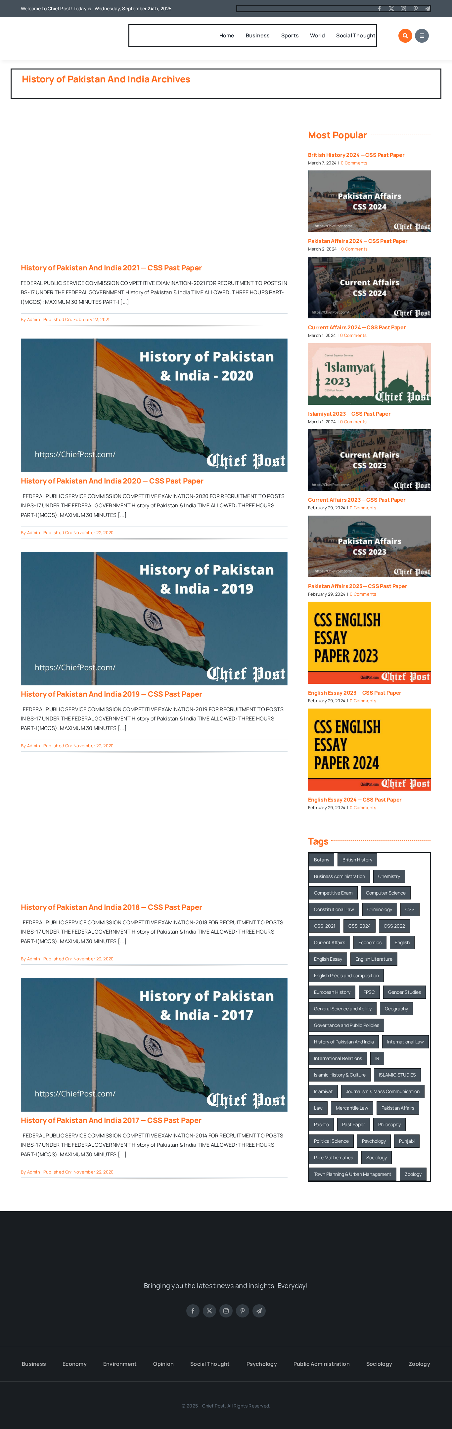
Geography (396, 1008)
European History (332, 992)
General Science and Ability (343, 1008)
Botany (321, 859)
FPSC (369, 992)
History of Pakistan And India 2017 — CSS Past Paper (111, 1120)
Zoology (413, 1174)
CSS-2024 (359, 926)
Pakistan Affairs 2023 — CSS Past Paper (357, 586)
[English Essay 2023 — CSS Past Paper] (369, 643)
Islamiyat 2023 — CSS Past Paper (349, 413)
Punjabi (407, 1141)
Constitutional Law (334, 909)
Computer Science (386, 893)
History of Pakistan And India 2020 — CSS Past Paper (112, 481)
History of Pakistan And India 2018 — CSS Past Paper (111, 907)
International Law (405, 1041)
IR (377, 1058)
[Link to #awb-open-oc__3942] (422, 36)
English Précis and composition (346, 975)
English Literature (373, 959)
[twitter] (391, 8)
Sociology (376, 1157)
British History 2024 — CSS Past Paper (356, 155)
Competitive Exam (333, 893)
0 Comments (354, 163)
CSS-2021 (324, 926)
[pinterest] (415, 8)
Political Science (331, 1141)
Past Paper (353, 1124)
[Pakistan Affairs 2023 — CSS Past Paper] (369, 546)
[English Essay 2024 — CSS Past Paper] (369, 750)
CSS (410, 909)
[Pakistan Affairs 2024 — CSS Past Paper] (369, 201)
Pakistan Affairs (398, 1108)
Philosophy (389, 1124)
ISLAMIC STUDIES (397, 1075)
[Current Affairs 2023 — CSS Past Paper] (369, 460)
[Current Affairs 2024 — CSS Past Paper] (369, 287)
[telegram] (427, 8)
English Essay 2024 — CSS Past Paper (355, 799)
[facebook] (379, 8)
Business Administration (339, 876)
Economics (370, 942)
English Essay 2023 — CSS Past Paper (354, 692)
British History (357, 859)
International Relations (338, 1058)
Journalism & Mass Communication (383, 1091)
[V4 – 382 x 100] (55, 29)
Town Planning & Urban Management (352, 1174)
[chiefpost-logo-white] (226, 1240)
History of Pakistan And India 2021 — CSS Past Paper (111, 268)
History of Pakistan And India (344, 1041)
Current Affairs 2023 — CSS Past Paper (357, 499)
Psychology (374, 1141)
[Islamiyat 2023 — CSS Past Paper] (369, 374)
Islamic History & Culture (340, 1075)
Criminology (379, 909)
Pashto (321, 1124)
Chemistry (389, 876)
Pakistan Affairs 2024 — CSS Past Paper (358, 241)
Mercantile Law (352, 1108)
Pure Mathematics (333, 1157)
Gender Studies (404, 992)
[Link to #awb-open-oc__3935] (405, 36)
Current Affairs (329, 942)
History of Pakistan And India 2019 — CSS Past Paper (111, 694)
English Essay (328, 959)
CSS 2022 (394, 926)
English (402, 942)
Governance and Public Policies (346, 1025)
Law (318, 1108)
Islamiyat (323, 1091)
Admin (33, 319)
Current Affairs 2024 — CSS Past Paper (357, 327)
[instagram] (403, 8)
